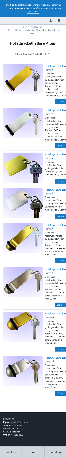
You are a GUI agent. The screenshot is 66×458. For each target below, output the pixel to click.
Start (25, 27)
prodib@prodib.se (19, 422)
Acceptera (33, 12)
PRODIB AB (9, 419)
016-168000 (17, 425)
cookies (46, 5)
